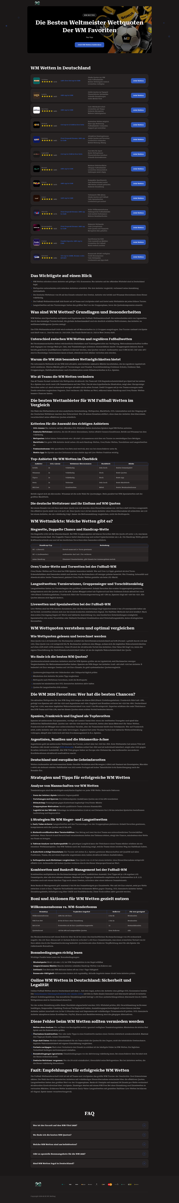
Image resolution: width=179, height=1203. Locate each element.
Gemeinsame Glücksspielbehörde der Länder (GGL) (58, 994)
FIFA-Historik (66, 747)
